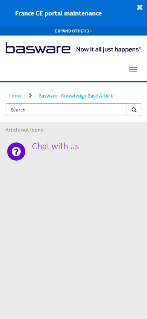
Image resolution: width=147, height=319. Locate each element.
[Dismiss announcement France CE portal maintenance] (139, 7)
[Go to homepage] (73, 47)
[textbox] (66, 109)
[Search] (134, 109)
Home (15, 95)
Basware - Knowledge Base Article (75, 95)
